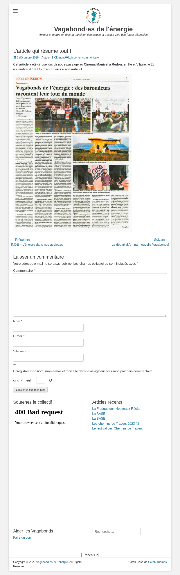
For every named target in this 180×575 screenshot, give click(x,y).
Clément (59, 57)
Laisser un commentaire (83, 57)
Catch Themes (157, 562)
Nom (17, 321)
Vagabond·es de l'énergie (93, 29)
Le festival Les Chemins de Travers (117, 428)
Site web (19, 351)
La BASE (98, 413)
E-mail (19, 336)
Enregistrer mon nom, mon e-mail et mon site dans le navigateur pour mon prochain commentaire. (83, 371)
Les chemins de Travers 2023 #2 (115, 423)
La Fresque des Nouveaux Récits (116, 408)
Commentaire (24, 270)
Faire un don (22, 537)
